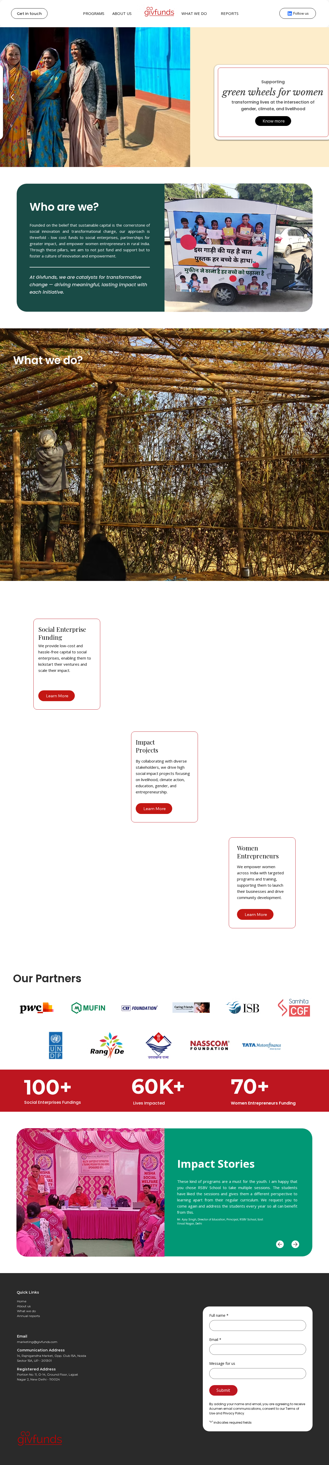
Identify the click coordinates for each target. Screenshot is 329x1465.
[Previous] (13, 97)
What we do (26, 1311)
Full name (219, 1315)
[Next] (316, 97)
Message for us (222, 1363)
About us (24, 1306)
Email (215, 1339)
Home (21, 1301)
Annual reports (28, 1316)
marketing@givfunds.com (37, 1342)
